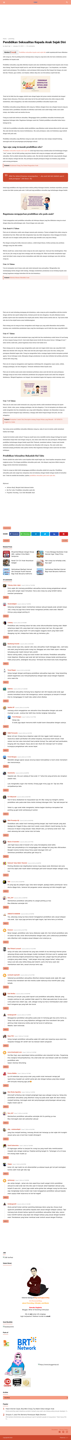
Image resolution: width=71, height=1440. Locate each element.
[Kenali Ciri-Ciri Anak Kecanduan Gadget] (6, 562)
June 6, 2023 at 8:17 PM (26, 841)
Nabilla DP (11, 707)
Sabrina (10, 689)
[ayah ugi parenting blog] (35, 2)
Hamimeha (11, 773)
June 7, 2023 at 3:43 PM (20, 1113)
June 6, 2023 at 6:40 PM (23, 796)
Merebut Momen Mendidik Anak (19, 277)
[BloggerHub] (48, 1364)
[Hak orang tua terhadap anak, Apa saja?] (40, 562)
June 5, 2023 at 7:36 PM (24, 604)
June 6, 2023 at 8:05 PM (26, 820)
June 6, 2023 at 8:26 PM (34, 863)
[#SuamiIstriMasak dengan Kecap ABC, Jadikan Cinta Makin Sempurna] (6, 554)
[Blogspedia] (16, 1377)
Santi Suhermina (13, 1145)
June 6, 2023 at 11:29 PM (24, 1015)
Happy (10, 1164)
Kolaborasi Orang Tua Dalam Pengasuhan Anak (24, 165)
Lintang (10, 622)
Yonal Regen (12, 670)
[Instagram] (67, 1432)
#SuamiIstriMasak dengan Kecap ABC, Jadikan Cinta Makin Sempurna (22, 554)
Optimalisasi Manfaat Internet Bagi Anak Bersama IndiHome (55, 570)
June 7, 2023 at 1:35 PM (28, 1092)
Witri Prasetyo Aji (13, 820)
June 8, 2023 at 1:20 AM (23, 1204)
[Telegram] (35, 534)
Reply (6, 597)
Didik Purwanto (13, 733)
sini (31, 1314)
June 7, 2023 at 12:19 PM (29, 1052)
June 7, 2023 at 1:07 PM (24, 1073)
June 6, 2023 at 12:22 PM (22, 707)
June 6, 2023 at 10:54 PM (23, 993)
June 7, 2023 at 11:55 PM (22, 1180)
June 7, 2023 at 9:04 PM (19, 1164)
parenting (7, 528)
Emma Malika (12, 1073)
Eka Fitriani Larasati (14, 948)
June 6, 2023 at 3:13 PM (24, 757)
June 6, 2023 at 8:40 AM (23, 670)
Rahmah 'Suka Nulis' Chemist (17, 863)
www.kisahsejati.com (15, 1052)
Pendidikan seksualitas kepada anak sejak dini (32, 52)
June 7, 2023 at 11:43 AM (21, 1036)
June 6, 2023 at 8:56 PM (20, 897)
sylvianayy (11, 1180)
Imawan (10, 930)
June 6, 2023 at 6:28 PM (22, 773)
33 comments (30, 46)
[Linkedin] (54, 534)
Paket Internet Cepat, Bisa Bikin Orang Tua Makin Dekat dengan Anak (30, 1409)
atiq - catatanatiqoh (14, 1129)
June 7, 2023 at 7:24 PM (26, 1145)
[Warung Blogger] (26, 1386)
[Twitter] (45, 534)
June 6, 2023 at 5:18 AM (20, 622)
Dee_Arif (10, 898)
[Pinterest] (63, 534)
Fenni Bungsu (16, 717)
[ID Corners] (7, 1386)
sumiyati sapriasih (14, 975)
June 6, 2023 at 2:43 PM (25, 733)
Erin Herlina (11, 993)
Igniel (66, 1437)
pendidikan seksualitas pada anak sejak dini (42, 475)
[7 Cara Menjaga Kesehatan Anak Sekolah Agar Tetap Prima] (40, 554)
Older (65, 540)
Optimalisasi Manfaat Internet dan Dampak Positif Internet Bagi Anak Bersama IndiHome (21, 571)
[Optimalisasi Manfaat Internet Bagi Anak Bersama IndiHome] (40, 571)
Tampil (13, 52)
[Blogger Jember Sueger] (16, 1386)
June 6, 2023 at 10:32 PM (28, 948)
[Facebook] (60, 1432)
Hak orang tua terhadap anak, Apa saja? (55, 562)
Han (9, 881)
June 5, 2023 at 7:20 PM (28, 585)
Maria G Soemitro (13, 842)
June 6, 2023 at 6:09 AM (27, 644)
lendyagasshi (12, 1015)
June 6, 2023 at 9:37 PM (20, 930)
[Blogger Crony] (6, 1346)
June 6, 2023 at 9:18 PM (27, 914)
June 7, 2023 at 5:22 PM (28, 1129)
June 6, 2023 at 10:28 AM (20, 689)
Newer (6, 540)
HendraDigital (12, 604)
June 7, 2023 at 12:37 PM (29, 717)
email (48, 1316)
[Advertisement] (35, 19)
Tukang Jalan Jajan (14, 585)
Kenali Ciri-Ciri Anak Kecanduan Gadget (22, 562)
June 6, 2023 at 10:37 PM (27, 975)
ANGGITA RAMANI (14, 914)
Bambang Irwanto (13, 644)
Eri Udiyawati (12, 797)
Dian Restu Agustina (14, 1092)
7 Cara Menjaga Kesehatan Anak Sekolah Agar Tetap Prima (56, 553)
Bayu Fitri (11, 1036)
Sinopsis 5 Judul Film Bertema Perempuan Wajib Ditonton (26, 1415)
